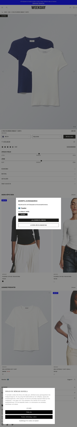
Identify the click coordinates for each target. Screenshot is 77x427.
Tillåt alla (29, 412)
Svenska (23, 214)
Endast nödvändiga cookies (29, 417)
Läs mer (28, 408)
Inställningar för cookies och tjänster (29, 420)
